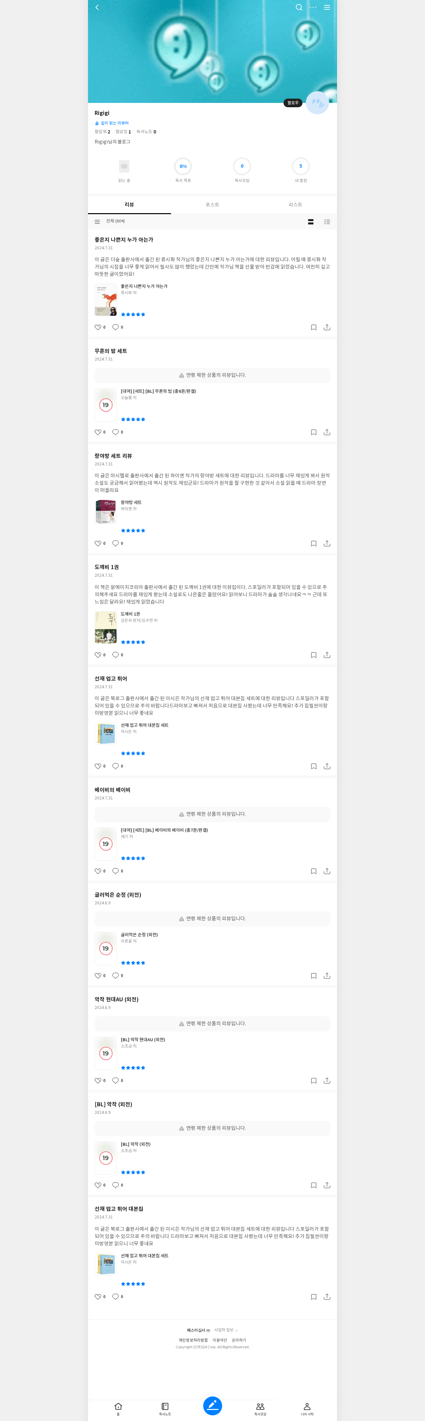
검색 (299, 7)
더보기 (313, 7)
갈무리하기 (313, 327)
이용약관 (219, 1340)
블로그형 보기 (310, 221)
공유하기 (327, 327)
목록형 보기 (327, 221)
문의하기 (239, 1340)
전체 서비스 (327, 7)
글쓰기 (212, 1405)
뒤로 (98, 7)
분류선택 (97, 221)
